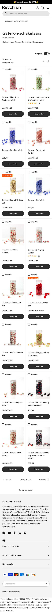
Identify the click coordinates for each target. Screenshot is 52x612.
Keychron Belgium (13, 591)
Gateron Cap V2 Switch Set (12, 201)
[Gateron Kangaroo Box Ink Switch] (39, 338)
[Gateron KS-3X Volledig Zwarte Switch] (39, 388)
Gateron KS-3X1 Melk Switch (11, 453)
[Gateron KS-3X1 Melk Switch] (13, 438)
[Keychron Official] (4, 540)
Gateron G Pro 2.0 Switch (10, 251)
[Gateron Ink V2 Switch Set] (39, 288)
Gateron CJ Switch (36, 200)
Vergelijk (38, 54)
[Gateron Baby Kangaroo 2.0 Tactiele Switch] (39, 82)
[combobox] (26, 13)
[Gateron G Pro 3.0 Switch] (39, 235)
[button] (42, 7)
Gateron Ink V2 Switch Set (38, 304)
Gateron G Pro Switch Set (11, 304)
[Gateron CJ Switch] (39, 185)
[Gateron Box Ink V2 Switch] (39, 135)
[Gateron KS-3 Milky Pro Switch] (13, 388)
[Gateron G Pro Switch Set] (13, 288)
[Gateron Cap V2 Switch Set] (13, 185)
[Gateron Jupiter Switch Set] (13, 338)
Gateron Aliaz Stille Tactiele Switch (10, 98)
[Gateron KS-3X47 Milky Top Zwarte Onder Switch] (39, 438)
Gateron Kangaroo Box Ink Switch (38, 354)
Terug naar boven (26, 490)
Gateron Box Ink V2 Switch (36, 151)
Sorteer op (6, 59)
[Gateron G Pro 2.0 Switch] (13, 235)
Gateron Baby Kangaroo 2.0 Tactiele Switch (39, 98)
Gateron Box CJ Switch (12, 150)
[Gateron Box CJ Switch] (13, 135)
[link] (10, 479)
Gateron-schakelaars (21, 21)
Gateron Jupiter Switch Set (12, 353)
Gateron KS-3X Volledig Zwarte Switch (38, 404)
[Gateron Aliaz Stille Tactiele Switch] (13, 82)
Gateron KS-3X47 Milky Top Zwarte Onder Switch (38, 455)
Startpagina (8, 21)
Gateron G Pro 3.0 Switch (36, 251)
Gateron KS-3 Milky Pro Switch (12, 403)
